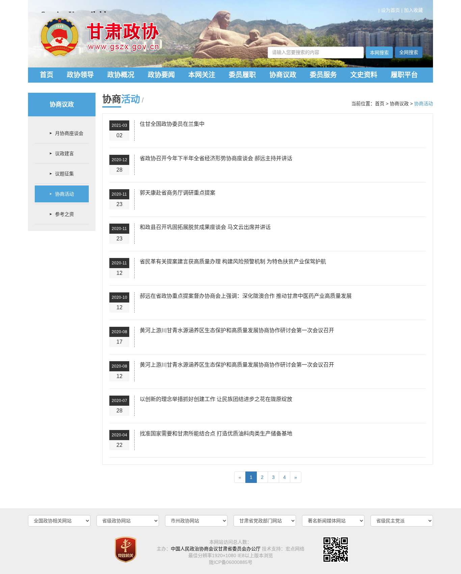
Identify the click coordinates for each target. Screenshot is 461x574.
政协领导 (80, 75)
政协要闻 (161, 75)
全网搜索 (408, 52)
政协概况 (120, 75)
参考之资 (64, 214)
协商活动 (64, 194)
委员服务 (323, 75)
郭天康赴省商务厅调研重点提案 (177, 193)
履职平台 (404, 75)
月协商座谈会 (69, 133)
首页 (46, 75)
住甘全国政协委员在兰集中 (172, 124)
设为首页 (390, 10)
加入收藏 (413, 10)
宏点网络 (295, 548)
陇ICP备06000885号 (230, 562)
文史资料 (363, 75)
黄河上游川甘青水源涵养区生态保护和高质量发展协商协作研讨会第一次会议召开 (237, 330)
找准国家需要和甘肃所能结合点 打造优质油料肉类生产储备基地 (216, 433)
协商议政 (282, 75)
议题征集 (64, 173)
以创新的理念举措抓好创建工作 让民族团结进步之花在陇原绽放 (216, 399)
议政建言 (64, 153)
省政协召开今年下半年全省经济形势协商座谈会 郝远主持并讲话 (216, 158)
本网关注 (201, 75)
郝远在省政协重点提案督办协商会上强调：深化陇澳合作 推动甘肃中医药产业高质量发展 (246, 296)
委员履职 (242, 75)
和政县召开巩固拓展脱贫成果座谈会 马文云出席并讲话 (205, 227)
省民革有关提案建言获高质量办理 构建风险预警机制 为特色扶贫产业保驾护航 (233, 261)
